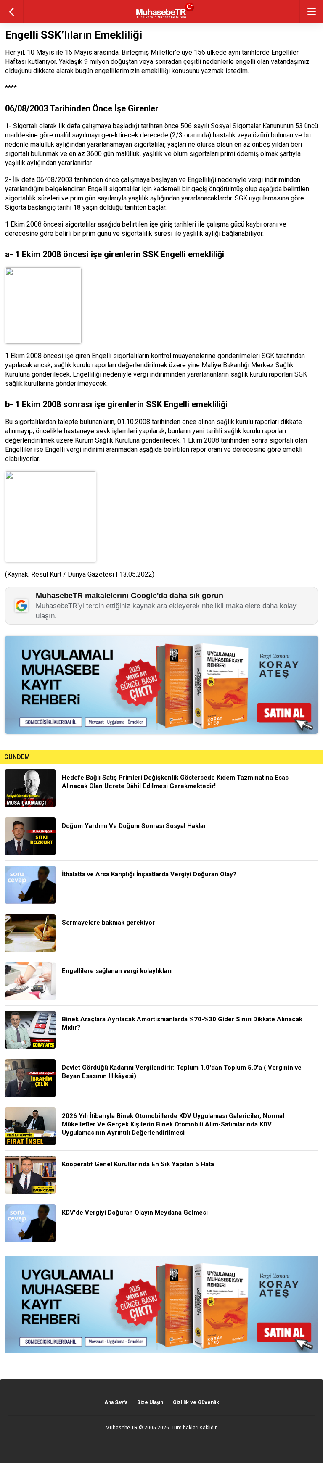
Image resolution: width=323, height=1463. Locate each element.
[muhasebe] (161, 18)
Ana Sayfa (115, 1402)
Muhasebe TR (122, 1428)
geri (11, 11)
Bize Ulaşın (150, 1402)
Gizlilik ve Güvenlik (196, 1402)
